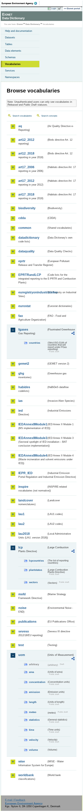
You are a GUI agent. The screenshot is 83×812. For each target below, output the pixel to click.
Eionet (20, 24)
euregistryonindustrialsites (32, 292)
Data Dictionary (32, 24)
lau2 (21, 524)
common (24, 227)
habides (24, 387)
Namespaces (12, 77)
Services (10, 70)
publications (27, 621)
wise (21, 761)
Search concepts (49, 116)
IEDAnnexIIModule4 (32, 455)
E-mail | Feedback (15, 800)
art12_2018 (26, 153)
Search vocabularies (22, 116)
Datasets (10, 37)
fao (20, 315)
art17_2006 (26, 167)
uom (21, 655)
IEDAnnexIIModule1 (32, 424)
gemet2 (23, 363)
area (31, 672)
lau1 (21, 514)
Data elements (13, 50)
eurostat (24, 306)
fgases (23, 329)
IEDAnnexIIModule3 (32, 438)
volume (33, 749)
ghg (21, 373)
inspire (23, 486)
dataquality (26, 251)
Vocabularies (12, 64)
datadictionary (28, 237)
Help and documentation (18, 30)
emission (34, 692)
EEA (20, 3)
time (31, 729)
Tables (8, 44)
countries (34, 342)
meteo (32, 712)
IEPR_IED (25, 473)
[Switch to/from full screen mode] (60, 9)
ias (20, 400)
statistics (34, 719)
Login (53, 8)
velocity (33, 739)
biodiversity (27, 208)
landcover (25, 500)
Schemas (10, 57)
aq (20, 126)
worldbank (26, 775)
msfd (22, 594)
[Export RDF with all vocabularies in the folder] (73, 334)
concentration (37, 682)
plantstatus (35, 569)
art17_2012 (26, 180)
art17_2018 (26, 194)
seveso (23, 631)
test (21, 645)
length (32, 702)
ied (20, 410)
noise (22, 608)
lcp (20, 547)
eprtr (21, 261)
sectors (33, 582)
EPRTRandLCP (29, 274)
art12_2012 (26, 139)
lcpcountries (36, 560)
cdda (22, 218)
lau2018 (24, 533)
